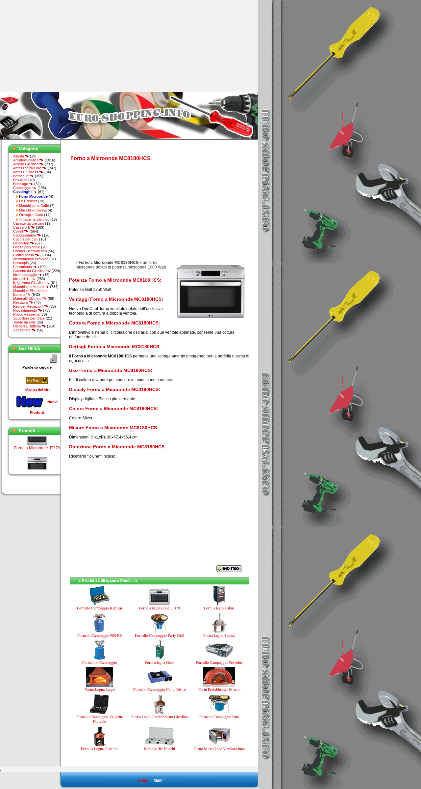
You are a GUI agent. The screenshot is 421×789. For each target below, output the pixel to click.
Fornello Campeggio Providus (219, 662)
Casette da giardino (28, 223)
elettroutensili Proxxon (30, 259)
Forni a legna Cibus (219, 607)
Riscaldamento (25, 310)
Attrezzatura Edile (27, 168)
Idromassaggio (25, 275)
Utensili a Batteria (27, 326)
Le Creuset (28, 201)
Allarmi (19, 156)
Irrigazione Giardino (29, 283)
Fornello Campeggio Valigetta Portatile (99, 719)
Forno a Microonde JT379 (37, 443)
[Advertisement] (55, 46)
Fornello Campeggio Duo (219, 716)
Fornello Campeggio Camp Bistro (159, 689)
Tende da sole (24, 322)
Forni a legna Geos (159, 662)
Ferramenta (23, 267)
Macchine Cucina (33, 210)
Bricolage (21, 184)
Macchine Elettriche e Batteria (30, 292)
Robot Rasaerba (26, 314)
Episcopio (21, 263)
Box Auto (20, 180)
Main (158, 780)
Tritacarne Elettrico (34, 219)
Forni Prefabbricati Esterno (219, 689)
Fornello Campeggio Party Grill (159, 635)
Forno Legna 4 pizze (219, 635)
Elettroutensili (24, 255)
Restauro (21, 302)
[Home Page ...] (129, 138)
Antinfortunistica (26, 160)
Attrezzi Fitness (26, 172)
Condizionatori (25, 235)
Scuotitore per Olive (29, 318)
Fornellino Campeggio (99, 662)
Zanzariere (22, 330)
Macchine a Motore (29, 287)
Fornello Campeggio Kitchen (99, 607)
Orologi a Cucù (31, 215)
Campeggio (22, 188)
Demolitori (21, 243)
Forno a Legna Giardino (99, 748)
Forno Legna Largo (100, 689)
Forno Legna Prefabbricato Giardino (159, 716)
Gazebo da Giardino (29, 271)
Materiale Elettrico (27, 298)
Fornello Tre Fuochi (159, 748)
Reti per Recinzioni (28, 306)
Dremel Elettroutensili (30, 251)
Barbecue (21, 176)
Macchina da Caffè (34, 206)
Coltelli (18, 231)
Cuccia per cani (25, 239)
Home (143, 780)
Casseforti (22, 227)
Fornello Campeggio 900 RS (99, 635)
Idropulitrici (22, 279)
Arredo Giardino (26, 164)
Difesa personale (26, 247)
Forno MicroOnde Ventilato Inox (219, 748)
